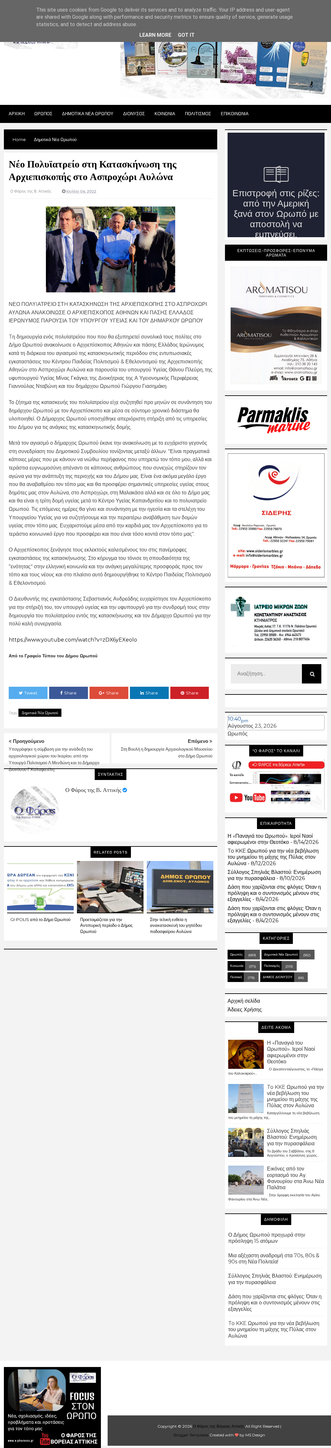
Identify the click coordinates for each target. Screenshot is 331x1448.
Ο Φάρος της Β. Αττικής (93, 790)
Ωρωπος (43, 113)
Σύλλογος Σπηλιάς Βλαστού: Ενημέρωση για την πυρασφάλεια (274, 875)
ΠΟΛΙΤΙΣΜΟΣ (198, 113)
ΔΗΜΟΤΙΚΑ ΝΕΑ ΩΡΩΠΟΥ (87, 113)
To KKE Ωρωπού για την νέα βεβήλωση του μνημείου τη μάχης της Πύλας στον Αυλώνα (273, 857)
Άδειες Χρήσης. (245, 1010)
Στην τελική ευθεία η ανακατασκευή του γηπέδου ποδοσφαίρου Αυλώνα (176, 925)
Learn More (155, 35)
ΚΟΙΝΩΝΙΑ (165, 113)
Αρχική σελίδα (244, 1001)
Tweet (30, 692)
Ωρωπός (238, 734)
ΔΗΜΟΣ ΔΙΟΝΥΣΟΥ (278, 977)
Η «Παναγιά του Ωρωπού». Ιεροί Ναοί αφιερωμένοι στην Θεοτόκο (270, 839)
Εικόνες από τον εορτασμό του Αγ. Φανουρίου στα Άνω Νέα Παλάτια (295, 1178)
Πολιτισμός (272, 966)
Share (70, 692)
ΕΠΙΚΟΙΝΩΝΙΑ (235, 113)
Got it (186, 35)
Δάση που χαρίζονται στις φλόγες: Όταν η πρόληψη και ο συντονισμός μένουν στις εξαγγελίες (274, 893)
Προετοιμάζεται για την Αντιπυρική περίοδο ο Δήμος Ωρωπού (106, 925)
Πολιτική (236, 977)
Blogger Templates (191, 1435)
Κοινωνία (236, 966)
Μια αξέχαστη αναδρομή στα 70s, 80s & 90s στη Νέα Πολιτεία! (273, 1258)
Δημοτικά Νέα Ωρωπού (40, 712)
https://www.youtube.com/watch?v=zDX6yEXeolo (73, 640)
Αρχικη (17, 113)
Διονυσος (134, 113)
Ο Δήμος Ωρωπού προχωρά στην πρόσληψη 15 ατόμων (266, 1238)
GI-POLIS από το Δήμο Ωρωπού (40, 919)
